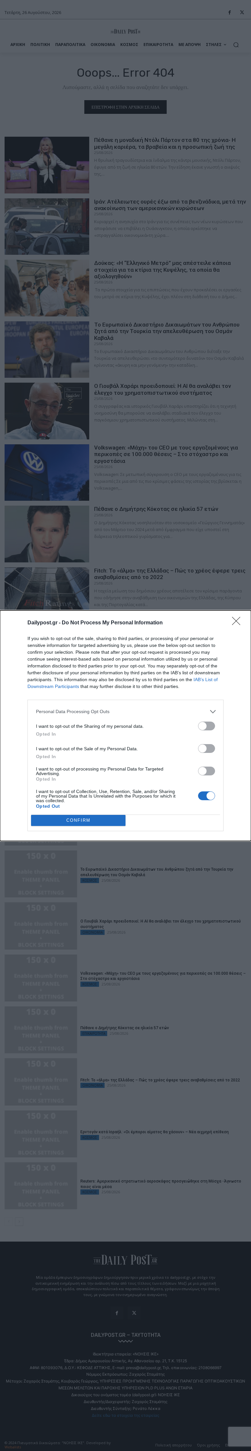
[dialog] (125, 725)
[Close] (238, 623)
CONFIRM (78, 820)
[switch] (206, 726)
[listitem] (125, 711)
